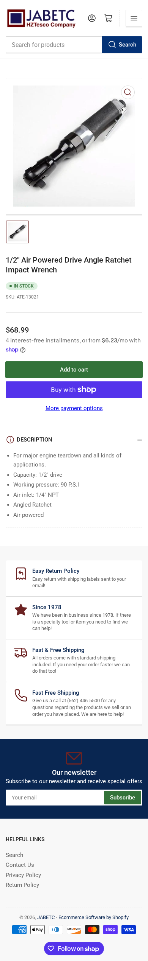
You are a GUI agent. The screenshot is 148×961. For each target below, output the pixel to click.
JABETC (46, 917)
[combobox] (74, 44)
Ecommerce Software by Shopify (93, 917)
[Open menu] (134, 18)
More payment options (74, 408)
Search (127, 44)
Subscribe (122, 797)
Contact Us (20, 864)
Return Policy (22, 885)
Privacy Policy (23, 875)
